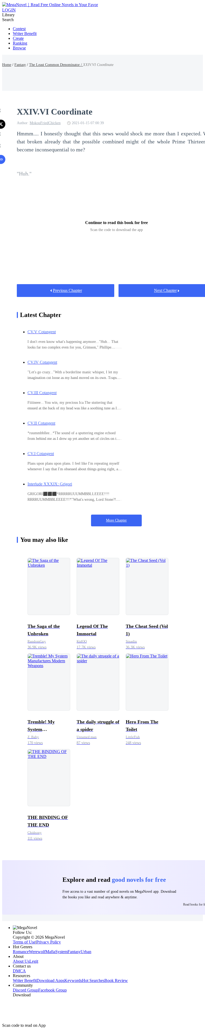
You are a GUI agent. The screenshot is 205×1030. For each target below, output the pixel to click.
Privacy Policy (48, 942)
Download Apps (50, 980)
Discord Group (25, 990)
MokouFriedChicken (45, 123)
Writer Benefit (25, 33)
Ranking (20, 43)
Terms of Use (24, 942)
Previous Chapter (67, 290)
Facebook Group (52, 990)
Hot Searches (93, 980)
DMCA (19, 971)
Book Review (116, 980)
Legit (33, 961)
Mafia (50, 951)
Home (6, 65)
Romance (21, 951)
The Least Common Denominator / (56, 65)
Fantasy (20, 65)
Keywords (73, 980)
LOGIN (9, 10)
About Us (21, 961)
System (61, 951)
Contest (19, 28)
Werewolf (37, 951)
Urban (86, 951)
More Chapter (116, 520)
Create (18, 38)
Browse (19, 48)
